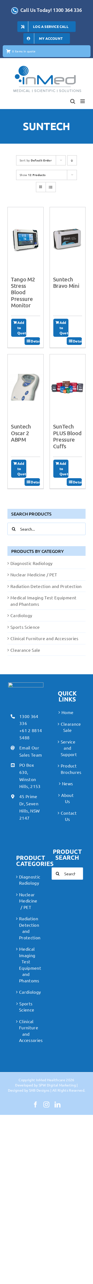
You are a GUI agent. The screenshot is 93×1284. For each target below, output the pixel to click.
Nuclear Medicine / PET (33, 574)
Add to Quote (21, 327)
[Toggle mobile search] (72, 101)
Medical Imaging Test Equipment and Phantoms (26, 964)
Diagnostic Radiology (31, 563)
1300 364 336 (28, 720)
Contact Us (68, 816)
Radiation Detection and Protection (46, 586)
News (67, 783)
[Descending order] (72, 160)
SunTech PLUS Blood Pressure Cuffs (67, 436)
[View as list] (51, 187)
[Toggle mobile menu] (83, 101)
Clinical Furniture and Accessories (44, 638)
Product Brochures (68, 769)
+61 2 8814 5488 (30, 734)
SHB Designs (39, 1090)
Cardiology (21, 615)
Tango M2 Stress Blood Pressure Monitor (23, 292)
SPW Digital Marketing (57, 1085)
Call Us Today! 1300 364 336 (51, 10)
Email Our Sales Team (30, 751)
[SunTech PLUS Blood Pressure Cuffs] (68, 387)
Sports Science (25, 627)
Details (35, 341)
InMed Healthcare (50, 1080)
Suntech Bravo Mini (66, 282)
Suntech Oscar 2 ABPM (21, 433)
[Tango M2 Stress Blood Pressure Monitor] (25, 240)
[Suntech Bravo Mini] (68, 240)
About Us (67, 798)
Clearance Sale (25, 650)
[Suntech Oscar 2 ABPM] (25, 387)
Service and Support (68, 748)
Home (67, 712)
